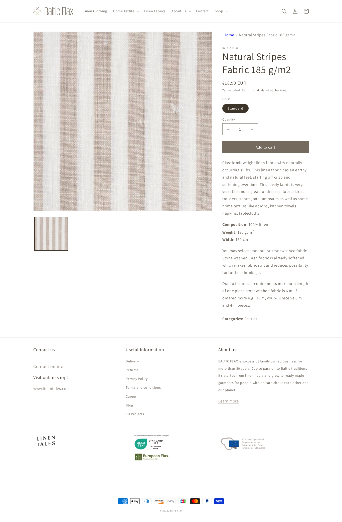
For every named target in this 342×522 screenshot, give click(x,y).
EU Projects (135, 414)
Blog (129, 405)
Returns (132, 370)
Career (131, 396)
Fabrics (250, 318)
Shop (219, 11)
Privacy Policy (136, 378)
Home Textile (123, 11)
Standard (235, 108)
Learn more (228, 401)
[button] (125, 11)
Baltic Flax (175, 510)
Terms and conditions (143, 387)
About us (179, 11)
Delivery (132, 361)
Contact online (48, 366)
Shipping (248, 90)
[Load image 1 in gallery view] (51, 233)
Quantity (228, 119)
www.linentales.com (51, 388)
